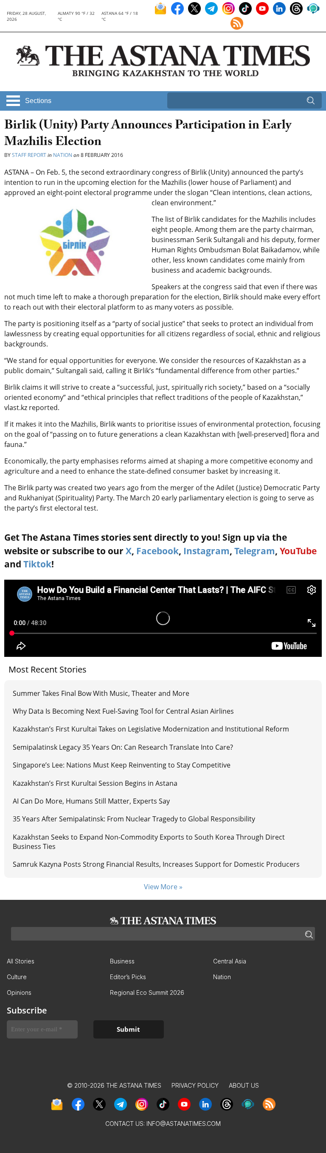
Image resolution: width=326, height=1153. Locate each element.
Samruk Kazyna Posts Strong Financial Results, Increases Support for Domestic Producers (156, 864)
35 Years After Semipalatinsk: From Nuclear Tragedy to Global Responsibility (134, 819)
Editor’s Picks (128, 976)
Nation (62, 155)
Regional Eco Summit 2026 (147, 992)
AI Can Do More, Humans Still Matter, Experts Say (91, 801)
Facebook (157, 551)
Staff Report (29, 155)
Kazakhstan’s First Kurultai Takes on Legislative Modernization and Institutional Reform (151, 729)
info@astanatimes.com (183, 1123)
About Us (244, 1085)
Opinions (19, 992)
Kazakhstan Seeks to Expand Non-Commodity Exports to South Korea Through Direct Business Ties (149, 841)
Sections (38, 100)
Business (122, 961)
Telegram (254, 551)
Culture (17, 976)
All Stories (20, 961)
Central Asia (229, 961)
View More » (163, 886)
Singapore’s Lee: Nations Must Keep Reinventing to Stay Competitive (121, 765)
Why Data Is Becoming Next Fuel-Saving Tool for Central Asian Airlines (123, 711)
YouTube (298, 551)
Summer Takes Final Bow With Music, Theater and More (101, 693)
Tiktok (37, 564)
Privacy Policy (195, 1085)
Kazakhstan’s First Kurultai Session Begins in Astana (95, 783)
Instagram (206, 551)
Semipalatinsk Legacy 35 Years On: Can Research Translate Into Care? (123, 747)
